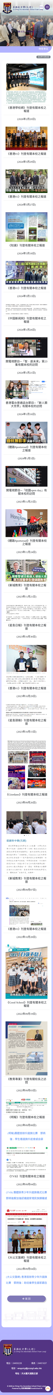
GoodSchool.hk (36, 1388)
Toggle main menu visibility (47, 7)
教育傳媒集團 (26, 1388)
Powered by (16, 1388)
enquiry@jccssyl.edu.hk (29, 1368)
